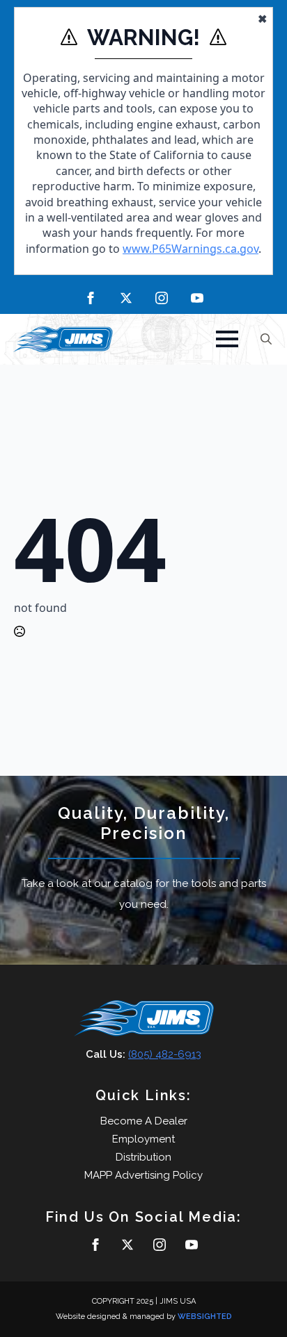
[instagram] (162, 298)
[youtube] (197, 298)
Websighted (205, 1316)
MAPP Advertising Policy (143, 1175)
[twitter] (126, 298)
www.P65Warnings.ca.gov (190, 248)
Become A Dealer (143, 1121)
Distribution (143, 1157)
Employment (143, 1139)
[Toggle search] (266, 339)
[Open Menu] (227, 339)
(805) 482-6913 (164, 1054)
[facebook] (91, 298)
